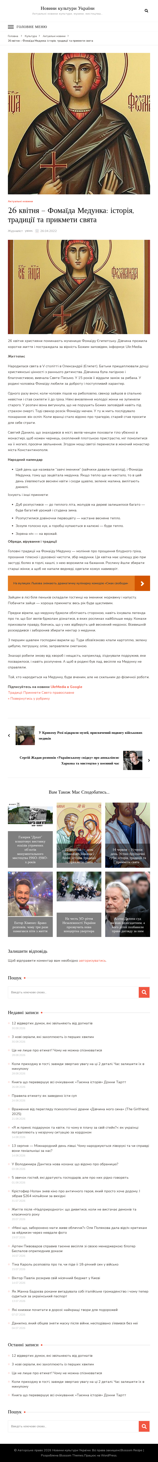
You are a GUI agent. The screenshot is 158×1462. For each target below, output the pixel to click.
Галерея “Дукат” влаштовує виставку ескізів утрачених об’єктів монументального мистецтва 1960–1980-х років (30, 849)
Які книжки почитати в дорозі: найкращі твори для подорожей (65, 1309)
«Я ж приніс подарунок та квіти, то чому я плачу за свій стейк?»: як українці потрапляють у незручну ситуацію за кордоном (75, 1130)
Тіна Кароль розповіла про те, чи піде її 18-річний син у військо (65, 1264)
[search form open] (146, 11)
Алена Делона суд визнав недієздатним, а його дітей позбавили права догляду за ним (128, 924)
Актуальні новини (20, 201)
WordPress (109, 1455)
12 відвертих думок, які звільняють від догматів (52, 1023)
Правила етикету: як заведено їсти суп (44, 1095)
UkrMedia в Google (66, 687)
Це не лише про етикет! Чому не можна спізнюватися (57, 1050)
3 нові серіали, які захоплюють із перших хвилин (53, 1037)
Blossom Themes (71, 1455)
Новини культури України (67, 8)
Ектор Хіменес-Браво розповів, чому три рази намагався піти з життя (30, 927)
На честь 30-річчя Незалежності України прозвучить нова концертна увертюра (79, 924)
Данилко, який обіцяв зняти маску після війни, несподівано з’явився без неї (75, 1323)
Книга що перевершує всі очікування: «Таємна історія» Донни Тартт (69, 1082)
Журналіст (15, 231)
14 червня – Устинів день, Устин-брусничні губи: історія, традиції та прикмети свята (127, 855)
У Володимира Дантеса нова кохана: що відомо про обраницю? (65, 1164)
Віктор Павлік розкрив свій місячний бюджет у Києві (56, 1278)
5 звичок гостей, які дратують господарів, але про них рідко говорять (70, 1177)
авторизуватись (92, 960)
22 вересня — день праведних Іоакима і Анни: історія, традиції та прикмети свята (79, 855)
